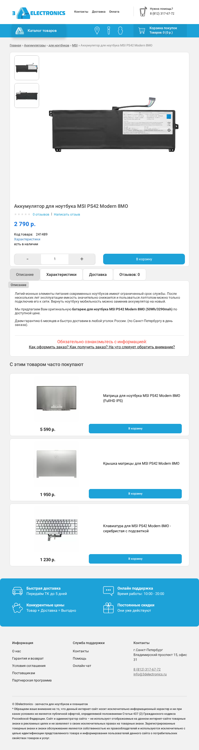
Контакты (81, 11)
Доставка (99, 11)
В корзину (144, 259)
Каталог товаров (42, 30)
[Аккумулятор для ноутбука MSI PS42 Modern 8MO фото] (26, 67)
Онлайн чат (82, 666)
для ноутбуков (59, 45)
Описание (25, 274)
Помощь (79, 658)
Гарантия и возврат (28, 658)
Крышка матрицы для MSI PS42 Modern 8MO (141, 463)
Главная (15, 45)
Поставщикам (23, 673)
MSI (75, 45)
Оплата (114, 11)
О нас (16, 651)
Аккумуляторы (35, 45)
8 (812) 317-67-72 (147, 669)
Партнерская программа (32, 680)
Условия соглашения (29, 666)
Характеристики (27, 239)
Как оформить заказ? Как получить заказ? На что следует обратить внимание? (102, 347)
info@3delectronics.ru (150, 674)
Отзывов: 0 (129, 274)
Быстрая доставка (43, 588)
